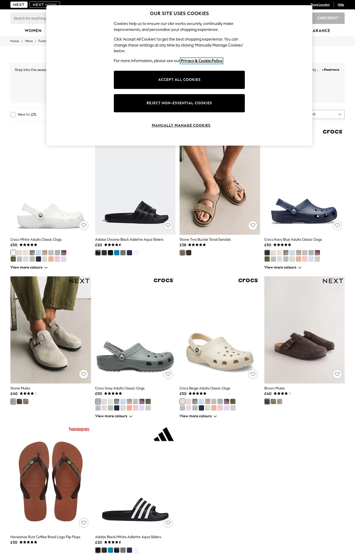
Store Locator (320, 4)
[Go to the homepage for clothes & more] (19, 5)
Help (341, 4)
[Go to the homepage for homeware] (45, 5)
